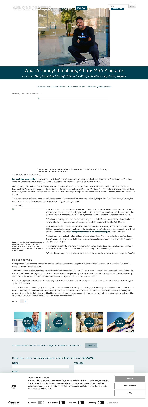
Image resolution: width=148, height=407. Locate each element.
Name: (15, 363)
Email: (15, 371)
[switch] (62, 402)
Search (135, 2)
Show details (113, 403)
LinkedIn (119, 2)
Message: (79, 363)
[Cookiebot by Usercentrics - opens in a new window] (14, 402)
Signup (91, 345)
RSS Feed (131, 2)
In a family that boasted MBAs (24, 179)
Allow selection (130, 386)
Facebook (123, 2)
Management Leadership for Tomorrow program (90, 232)
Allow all (130, 378)
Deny (130, 393)
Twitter (126, 2)
